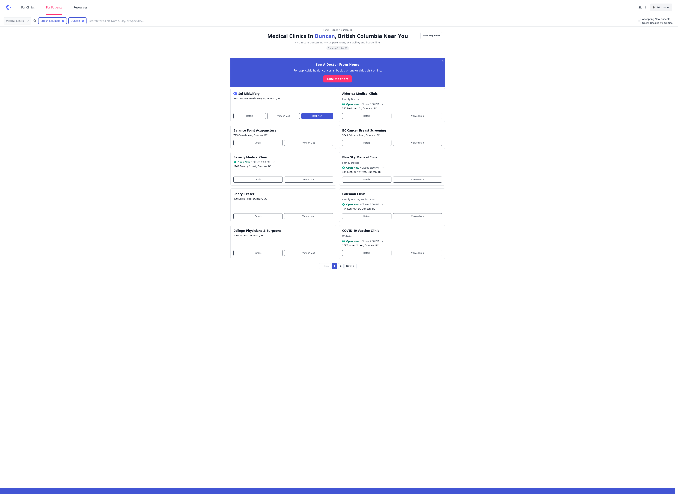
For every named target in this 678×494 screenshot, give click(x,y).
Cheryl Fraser (243, 194)
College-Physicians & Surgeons (257, 230)
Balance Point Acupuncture (254, 130)
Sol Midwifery (249, 93)
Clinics (335, 29)
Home (326, 29)
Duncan (325, 36)
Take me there (338, 79)
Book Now (317, 115)
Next (349, 265)
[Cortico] (8, 7)
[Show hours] (382, 104)
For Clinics (28, 7)
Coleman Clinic (353, 194)
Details (249, 115)
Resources (80, 7)
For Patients (54, 7)
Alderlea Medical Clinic (359, 93)
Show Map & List (431, 35)
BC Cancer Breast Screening (364, 130)
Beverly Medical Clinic (250, 157)
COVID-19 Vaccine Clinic (360, 230)
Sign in (642, 7)
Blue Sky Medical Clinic (360, 157)
